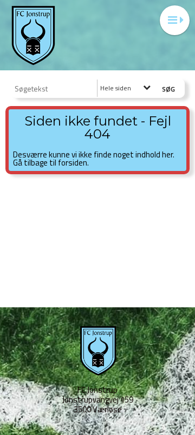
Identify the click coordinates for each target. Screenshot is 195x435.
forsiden (72, 162)
